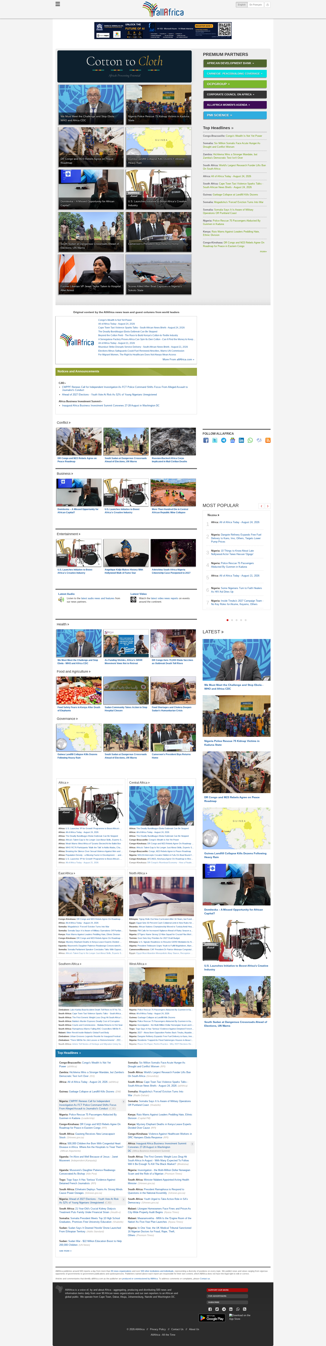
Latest (211, 632)
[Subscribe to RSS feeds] (268, 440)
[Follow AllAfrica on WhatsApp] (250, 440)
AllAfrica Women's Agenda (227, 104)
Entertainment (67, 534)
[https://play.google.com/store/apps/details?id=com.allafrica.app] (212, 1318)
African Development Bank (229, 63)
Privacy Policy (158, 1329)
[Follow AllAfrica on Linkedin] (241, 440)
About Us (194, 1329)
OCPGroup (217, 84)
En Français (256, 4)
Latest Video (139, 593)
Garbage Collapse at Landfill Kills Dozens (230, 194)
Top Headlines (216, 128)
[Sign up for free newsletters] (259, 440)
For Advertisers (217, 1296)
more (263, 251)
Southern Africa (68, 964)
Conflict (62, 422)
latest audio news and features (98, 598)
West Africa (136, 964)
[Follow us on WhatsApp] (237, 1309)
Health (62, 624)
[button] (227, 620)
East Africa (65, 873)
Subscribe (213, 1302)
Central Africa (138, 782)
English (243, 4)
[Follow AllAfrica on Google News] (232, 440)
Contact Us (177, 1329)
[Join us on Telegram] (224, 1309)
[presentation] (261, 506)
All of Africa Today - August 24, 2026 (227, 176)
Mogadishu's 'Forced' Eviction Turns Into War (233, 202)
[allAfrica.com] (77, 340)
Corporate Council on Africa (229, 94)
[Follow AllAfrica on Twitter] (214, 440)
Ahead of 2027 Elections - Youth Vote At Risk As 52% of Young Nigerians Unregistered (109, 394)
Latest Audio (66, 593)
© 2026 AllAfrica (136, 1329)
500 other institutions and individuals (157, 1271)
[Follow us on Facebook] (210, 1309)
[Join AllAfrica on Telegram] (223, 440)
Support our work (218, 1290)
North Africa (137, 873)
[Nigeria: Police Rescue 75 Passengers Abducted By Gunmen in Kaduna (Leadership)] (161, 987)
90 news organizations (121, 1271)
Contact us (205, 1278)
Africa (62, 782)
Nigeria (212, 515)
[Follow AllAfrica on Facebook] (205, 440)
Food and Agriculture (72, 671)
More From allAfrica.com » (178, 359)
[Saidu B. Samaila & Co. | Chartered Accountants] (163, 30)
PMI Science (218, 115)
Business (64, 473)
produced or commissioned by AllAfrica (140, 1278)
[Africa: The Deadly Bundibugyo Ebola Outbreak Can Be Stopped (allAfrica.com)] (161, 806)
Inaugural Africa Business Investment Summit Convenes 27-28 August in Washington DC (110, 405)
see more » (65, 1250)
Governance (66, 718)
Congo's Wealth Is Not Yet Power (232, 135)
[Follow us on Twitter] (217, 1309)
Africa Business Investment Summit (80, 401)
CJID (61, 383)
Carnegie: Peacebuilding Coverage (233, 73)
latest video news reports (164, 598)
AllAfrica (163, 9)
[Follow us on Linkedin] (230, 1309)
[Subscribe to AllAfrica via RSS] (244, 1309)
